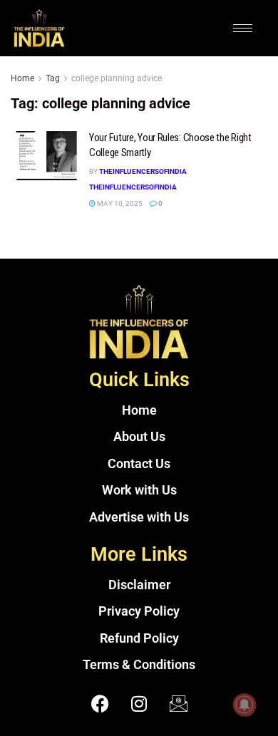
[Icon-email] (178, 704)
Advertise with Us (139, 517)
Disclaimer (139, 585)
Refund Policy (139, 638)
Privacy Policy (139, 611)
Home (22, 78)
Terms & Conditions (139, 665)
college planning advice (116, 78)
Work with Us (139, 490)
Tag (53, 78)
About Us (139, 437)
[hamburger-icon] (243, 28)
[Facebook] (100, 704)
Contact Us (139, 464)
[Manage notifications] (244, 704)
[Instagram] (139, 704)
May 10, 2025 (119, 203)
